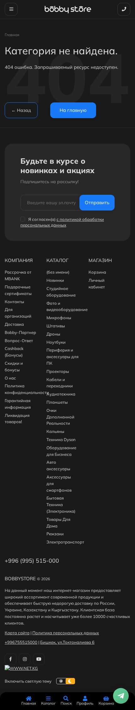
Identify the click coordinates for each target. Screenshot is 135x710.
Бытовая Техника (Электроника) (60, 504)
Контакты (14, 301)
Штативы (55, 325)
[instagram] (24, 659)
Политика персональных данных (65, 632)
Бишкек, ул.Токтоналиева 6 (67, 642)
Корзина (97, 272)
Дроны (53, 333)
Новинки (55, 280)
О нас (10, 377)
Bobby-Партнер (20, 332)
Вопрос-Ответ (19, 340)
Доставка (14, 324)
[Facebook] (10, 659)
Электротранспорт (65, 541)
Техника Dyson (61, 439)
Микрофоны (58, 317)
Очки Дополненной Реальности (60, 417)
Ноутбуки (56, 342)
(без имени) (57, 272)
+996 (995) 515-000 (32, 560)
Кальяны (55, 431)
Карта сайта (17, 632)
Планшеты (57, 402)
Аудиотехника (60, 393)
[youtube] (39, 659)
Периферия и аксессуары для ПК (62, 356)
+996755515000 (21, 642)
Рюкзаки (55, 533)
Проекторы (57, 371)
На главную (73, 110)
